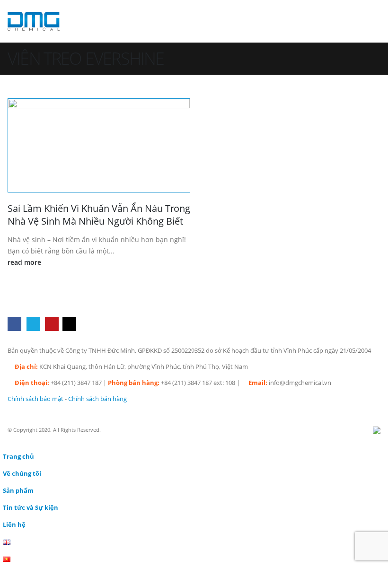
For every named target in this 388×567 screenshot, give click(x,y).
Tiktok (69, 324)
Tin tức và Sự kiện (30, 508)
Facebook (14, 324)
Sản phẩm (18, 491)
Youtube (52, 324)
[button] (371, 21)
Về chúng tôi (22, 474)
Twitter (33, 324)
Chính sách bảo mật (35, 399)
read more (25, 262)
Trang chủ (18, 457)
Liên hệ (14, 525)
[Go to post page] (99, 145)
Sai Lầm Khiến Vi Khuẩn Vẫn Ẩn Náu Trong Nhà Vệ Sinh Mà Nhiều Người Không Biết (99, 214)
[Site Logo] (34, 21)
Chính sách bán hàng (97, 399)
